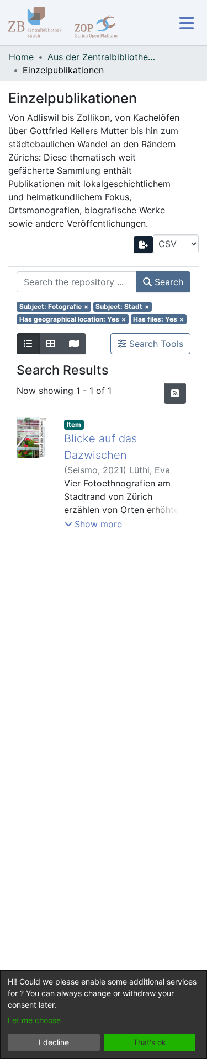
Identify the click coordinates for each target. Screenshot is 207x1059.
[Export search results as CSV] (143, 244)
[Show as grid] (50, 343)
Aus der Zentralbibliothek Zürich (102, 56)
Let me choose (34, 1020)
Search (167, 281)
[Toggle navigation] (186, 23)
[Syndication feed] (175, 393)
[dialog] (103, 1014)
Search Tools (154, 343)
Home (21, 56)
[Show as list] (28, 343)
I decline (54, 1042)
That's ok (149, 1042)
